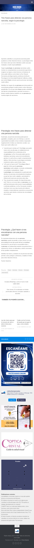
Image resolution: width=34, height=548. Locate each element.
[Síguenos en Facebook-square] (25, 339)
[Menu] (32, 2)
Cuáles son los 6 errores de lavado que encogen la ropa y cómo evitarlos (24, 322)
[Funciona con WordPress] (12, 540)
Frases (9, 270)
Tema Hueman (25, 540)
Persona (20, 270)
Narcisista (15, 270)
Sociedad (4, 13)
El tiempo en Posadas (17, 488)
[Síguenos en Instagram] (32, 339)
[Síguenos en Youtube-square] (30, 339)
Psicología (26, 270)
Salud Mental (5, 272)
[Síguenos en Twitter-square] (27, 339)
